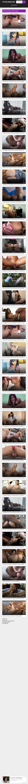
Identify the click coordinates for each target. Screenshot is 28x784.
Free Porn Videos (14, 14)
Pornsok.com (5, 623)
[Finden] (24, 2)
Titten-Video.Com (8, 2)
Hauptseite (14, 5)
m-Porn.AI (4, 619)
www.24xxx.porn (6, 622)
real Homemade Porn (9, 621)
